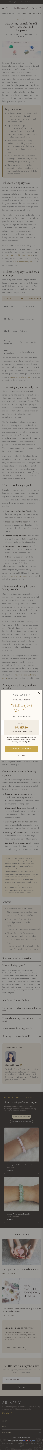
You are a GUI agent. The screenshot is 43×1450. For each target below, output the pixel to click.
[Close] (39, 692)
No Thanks (21, 755)
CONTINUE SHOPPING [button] (21, 749)
